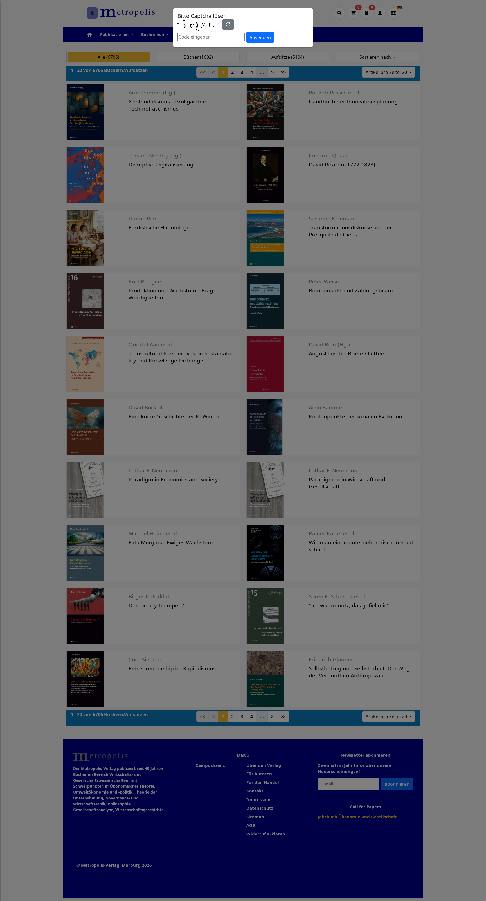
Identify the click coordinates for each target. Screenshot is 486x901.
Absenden (260, 37)
